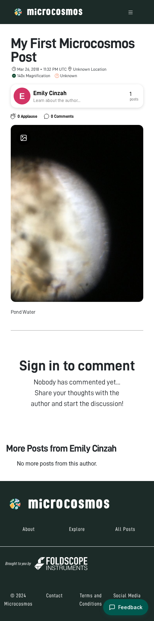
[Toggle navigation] (130, 12)
